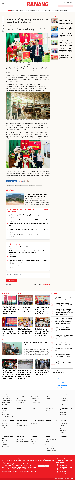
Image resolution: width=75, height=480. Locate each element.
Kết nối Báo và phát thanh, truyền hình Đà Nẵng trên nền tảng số (64, 460)
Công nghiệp (34, 400)
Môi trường (4, 410)
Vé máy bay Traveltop (57, 370)
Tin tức (47, 441)
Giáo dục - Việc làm (20, 396)
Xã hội (12, 10)
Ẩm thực (47, 396)
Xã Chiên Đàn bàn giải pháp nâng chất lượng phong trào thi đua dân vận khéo (42, 332)
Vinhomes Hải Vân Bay (65, 387)
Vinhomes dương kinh (62, 385)
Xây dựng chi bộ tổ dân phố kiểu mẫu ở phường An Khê (63, 298)
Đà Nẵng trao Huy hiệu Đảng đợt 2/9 (63, 363)
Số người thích (46, 284)
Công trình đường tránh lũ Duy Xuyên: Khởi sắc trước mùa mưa (36, 195)
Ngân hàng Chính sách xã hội (21, 185)
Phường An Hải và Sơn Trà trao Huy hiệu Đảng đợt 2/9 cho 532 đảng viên (64, 336)
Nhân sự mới (5, 404)
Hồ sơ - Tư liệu (63, 412)
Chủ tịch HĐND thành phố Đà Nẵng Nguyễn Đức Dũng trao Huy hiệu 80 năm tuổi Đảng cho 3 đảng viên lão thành (64, 311)
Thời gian (40, 284)
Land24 (62, 382)
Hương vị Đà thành (64, 428)
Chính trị (9, 10)
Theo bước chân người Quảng (61, 10)
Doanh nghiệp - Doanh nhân (22, 441)
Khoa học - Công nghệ (49, 10)
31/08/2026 (7, 6)
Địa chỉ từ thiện (5, 414)
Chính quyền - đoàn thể (7, 400)
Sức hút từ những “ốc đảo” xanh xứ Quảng (19, 247)
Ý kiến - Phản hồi (20, 423)
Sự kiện (47, 400)
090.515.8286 (70, 6)
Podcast (47, 436)
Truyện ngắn (63, 398)
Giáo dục (22, 10)
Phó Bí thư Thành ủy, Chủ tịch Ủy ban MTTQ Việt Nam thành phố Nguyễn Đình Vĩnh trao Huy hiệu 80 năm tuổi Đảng (63, 321)
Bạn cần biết (34, 423)
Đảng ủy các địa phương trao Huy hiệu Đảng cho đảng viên (9, 332)
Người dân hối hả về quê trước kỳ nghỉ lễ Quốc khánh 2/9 (42, 372)
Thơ (61, 396)
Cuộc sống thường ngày (7, 416)
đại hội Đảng (39, 185)
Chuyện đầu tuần (35, 439)
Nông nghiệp (5, 440)
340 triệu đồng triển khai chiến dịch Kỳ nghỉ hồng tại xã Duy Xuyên (65, 35)
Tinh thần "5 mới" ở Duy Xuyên (17, 266)
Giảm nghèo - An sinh (21, 400)
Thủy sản (4, 442)
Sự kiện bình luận (35, 436)
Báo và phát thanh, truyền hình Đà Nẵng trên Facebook (66, 469)
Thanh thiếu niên (20, 402)
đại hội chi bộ (32, 185)
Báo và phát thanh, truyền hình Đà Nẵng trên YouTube (66, 472)
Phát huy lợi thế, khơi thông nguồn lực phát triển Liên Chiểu (64, 304)
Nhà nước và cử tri (6, 402)
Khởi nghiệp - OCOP (35, 398)
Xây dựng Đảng (21, 16)
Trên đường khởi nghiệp (50, 450)
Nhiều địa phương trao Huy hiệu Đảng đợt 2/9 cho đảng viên (63, 356)
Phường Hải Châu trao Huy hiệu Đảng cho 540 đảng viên (25, 331)
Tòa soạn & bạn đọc (21, 420)
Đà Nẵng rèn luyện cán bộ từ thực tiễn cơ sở (35, 344)
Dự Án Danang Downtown (62, 378)
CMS (61, 478)
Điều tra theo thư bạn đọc (22, 425)
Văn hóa (62, 404)
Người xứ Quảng (63, 414)
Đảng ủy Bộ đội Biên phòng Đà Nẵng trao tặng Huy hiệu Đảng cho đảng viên (9, 310)
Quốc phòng (5, 425)
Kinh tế (15, 10)
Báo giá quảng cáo (43, 466)
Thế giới (43, 10)
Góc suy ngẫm (34, 441)
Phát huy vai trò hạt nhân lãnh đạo (63, 349)
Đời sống (36, 10)
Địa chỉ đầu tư (19, 439)
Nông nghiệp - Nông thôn (7, 437)
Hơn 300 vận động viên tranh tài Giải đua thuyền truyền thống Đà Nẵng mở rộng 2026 (24, 374)
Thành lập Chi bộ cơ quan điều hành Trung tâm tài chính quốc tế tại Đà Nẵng (42, 310)
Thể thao (39, 10)
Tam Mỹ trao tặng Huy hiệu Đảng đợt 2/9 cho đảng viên (24, 309)
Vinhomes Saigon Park (58, 372)
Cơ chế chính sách (20, 443)
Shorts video (63, 436)
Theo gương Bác (6, 398)
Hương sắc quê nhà (49, 445)
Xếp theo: (35, 284)
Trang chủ (8, 16)
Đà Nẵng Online (63, 465)
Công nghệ (47, 410)
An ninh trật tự (5, 423)
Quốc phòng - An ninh (8, 420)
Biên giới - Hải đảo (6, 427)
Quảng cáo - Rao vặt (51, 420)
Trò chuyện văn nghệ (50, 448)
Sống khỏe (4, 412)
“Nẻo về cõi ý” (12, 256)
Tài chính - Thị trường (36, 402)
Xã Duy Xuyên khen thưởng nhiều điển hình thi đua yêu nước (66, 57)
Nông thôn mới (5, 446)
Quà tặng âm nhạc (49, 446)
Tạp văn (62, 402)
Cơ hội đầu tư (20, 436)
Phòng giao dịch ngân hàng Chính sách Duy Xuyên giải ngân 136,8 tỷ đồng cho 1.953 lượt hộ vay (66, 21)
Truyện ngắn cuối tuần (50, 443)
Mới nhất (16, 6)
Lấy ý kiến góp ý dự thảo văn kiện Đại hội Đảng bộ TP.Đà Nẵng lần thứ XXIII (28, 219)
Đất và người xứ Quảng (50, 439)
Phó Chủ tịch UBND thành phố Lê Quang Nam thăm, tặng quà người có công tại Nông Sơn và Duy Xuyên (66, 43)
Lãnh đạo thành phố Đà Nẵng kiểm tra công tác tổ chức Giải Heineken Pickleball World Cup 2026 (9, 374)
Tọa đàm (62, 432)
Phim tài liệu (63, 427)
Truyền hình (63, 420)
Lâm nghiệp (4, 444)
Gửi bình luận (12, 280)
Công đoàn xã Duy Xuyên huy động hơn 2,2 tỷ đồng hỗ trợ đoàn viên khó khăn (66, 28)
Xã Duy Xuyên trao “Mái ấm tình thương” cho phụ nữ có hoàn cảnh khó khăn (66, 50)
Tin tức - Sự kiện (63, 423)
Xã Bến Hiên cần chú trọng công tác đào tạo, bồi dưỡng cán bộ (63, 329)
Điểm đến (47, 398)
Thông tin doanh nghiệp (37, 420)
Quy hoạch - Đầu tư (35, 396)
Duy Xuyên (11, 185)
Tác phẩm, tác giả (64, 400)
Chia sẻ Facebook (12, 181)
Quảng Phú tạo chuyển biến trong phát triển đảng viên (63, 343)
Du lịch (18, 10)
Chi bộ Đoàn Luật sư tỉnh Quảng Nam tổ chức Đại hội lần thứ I (25, 235)
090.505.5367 (63, 6)
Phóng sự (62, 425)
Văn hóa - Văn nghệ (28, 10)
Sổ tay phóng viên (35, 443)
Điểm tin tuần (63, 430)
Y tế (33, 10)
